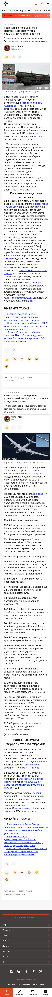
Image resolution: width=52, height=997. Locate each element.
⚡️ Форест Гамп (23, 15)
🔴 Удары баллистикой (41, 15)
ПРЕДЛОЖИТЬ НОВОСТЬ (26, 917)
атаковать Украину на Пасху (23, 780)
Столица (11, 984)
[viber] (40, 971)
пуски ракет (40, 493)
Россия (13, 378)
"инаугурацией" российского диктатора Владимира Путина (24, 784)
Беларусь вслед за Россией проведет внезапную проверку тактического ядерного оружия (21, 316)
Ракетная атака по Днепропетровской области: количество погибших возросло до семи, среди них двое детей (23, 841)
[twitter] (26, 971)
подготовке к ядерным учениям (26, 205)
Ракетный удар (9, 891)
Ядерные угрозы (10, 381)
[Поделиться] (13, 56)
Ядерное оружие (27, 378)
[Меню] (48, 3)
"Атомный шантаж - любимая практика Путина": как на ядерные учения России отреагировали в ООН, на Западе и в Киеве (25, 337)
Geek (42, 984)
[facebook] (11, 971)
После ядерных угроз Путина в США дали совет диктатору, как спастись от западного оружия (25, 326)
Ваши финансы (24, 984)
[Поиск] (42, 3)
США (5, 378)
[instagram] (18, 971)
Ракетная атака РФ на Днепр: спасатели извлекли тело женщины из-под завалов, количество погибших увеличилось (26, 829)
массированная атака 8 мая (14, 894)
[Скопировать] (19, 56)
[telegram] (33, 971)
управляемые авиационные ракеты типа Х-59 (22, 766)
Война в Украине (25, 891)
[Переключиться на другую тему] (36, 3)
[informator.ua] (5, 3)
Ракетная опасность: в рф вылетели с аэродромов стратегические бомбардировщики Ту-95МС (25, 851)
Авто (35, 984)
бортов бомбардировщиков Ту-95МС (24, 473)
